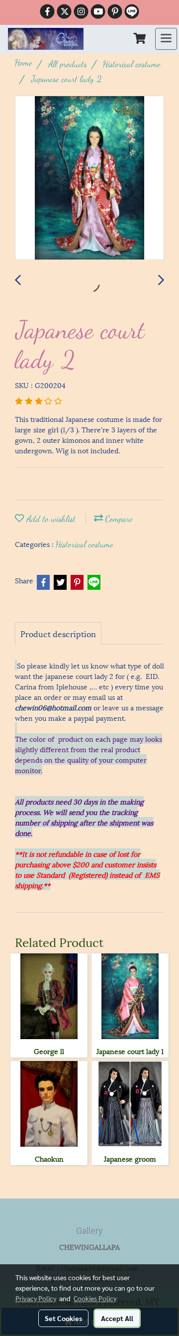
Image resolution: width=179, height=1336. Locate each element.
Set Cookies (63, 1318)
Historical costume (84, 543)
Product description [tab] (58, 633)
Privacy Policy (35, 1298)
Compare (118, 518)
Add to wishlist (50, 518)
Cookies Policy (95, 1298)
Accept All (117, 1318)
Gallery (89, 1230)
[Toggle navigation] (166, 39)
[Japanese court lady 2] (89, 178)
